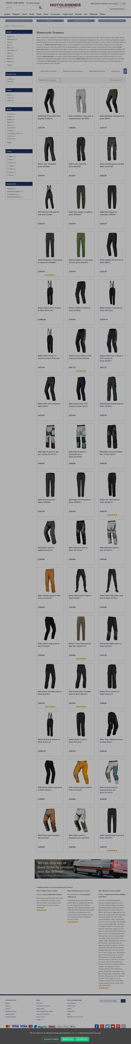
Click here (74, 1033)
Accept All (82, 1039)
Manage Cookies (51, 1039)
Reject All (68, 1039)
